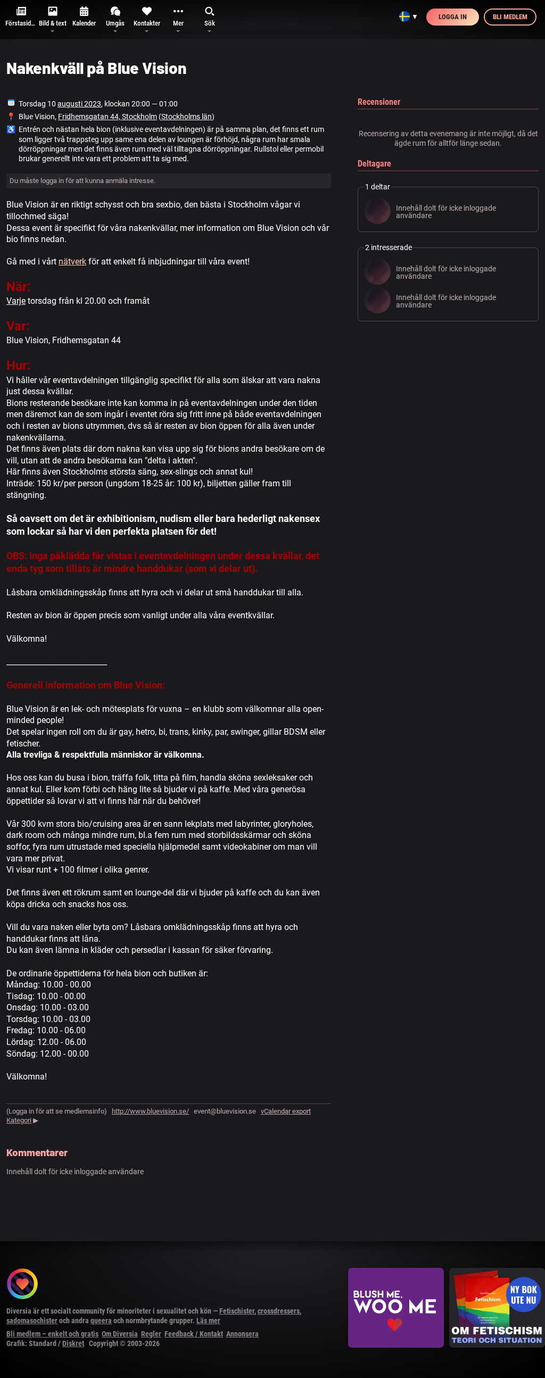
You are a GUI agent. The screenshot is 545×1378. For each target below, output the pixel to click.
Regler (151, 1334)
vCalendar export (286, 1111)
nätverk (72, 261)
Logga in (453, 17)
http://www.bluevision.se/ (150, 1111)
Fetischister (236, 1311)
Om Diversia (120, 1334)
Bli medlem (510, 17)
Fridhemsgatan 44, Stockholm (107, 116)
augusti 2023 (79, 103)
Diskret (73, 1343)
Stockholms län (186, 116)
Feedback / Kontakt (193, 1334)
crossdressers (279, 1311)
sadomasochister (31, 1320)
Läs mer (208, 1320)
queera (101, 1320)
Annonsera (242, 1334)
